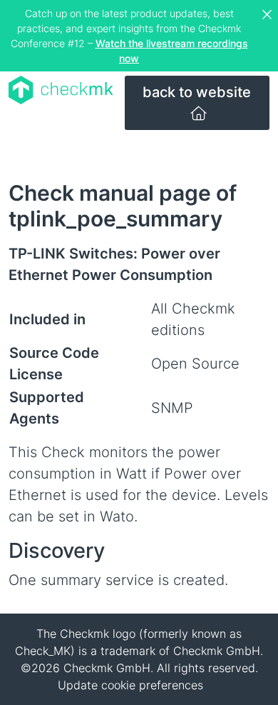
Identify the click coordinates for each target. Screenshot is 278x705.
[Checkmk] (61, 90)
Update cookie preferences (130, 685)
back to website (197, 92)
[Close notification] (268, 15)
